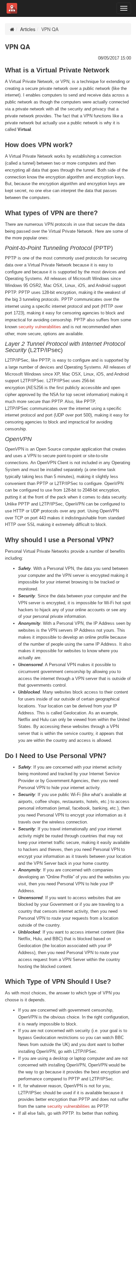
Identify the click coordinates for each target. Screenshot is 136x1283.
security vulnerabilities (39, 326)
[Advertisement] (68, 1195)
